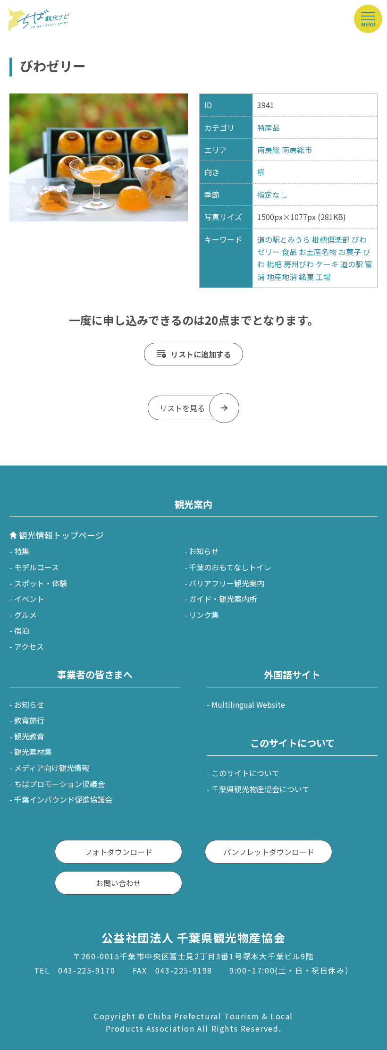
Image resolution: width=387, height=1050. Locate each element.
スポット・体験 (40, 583)
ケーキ (327, 264)
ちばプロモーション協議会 (59, 783)
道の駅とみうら (283, 239)
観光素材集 (33, 751)
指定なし (272, 194)
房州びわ (299, 264)
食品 (289, 251)
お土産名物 (318, 251)
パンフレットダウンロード (268, 851)
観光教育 (29, 736)
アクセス (29, 646)
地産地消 (282, 276)
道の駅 (351, 264)
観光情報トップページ (61, 535)
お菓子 (349, 251)
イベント (29, 598)
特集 (21, 551)
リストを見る (182, 408)
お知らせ (204, 551)
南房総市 (297, 149)
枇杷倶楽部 (331, 239)
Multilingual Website (248, 704)
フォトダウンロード (118, 851)
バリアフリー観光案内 (226, 583)
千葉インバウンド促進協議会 (63, 799)
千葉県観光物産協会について (260, 789)
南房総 (268, 149)
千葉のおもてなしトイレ (230, 567)
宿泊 (21, 630)
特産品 (268, 127)
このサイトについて (245, 773)
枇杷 (274, 264)
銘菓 (306, 276)
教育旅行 (29, 720)
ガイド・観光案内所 (223, 598)
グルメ (25, 614)
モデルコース (36, 567)
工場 (323, 276)
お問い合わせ (118, 883)
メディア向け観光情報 (51, 767)
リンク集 (204, 614)
